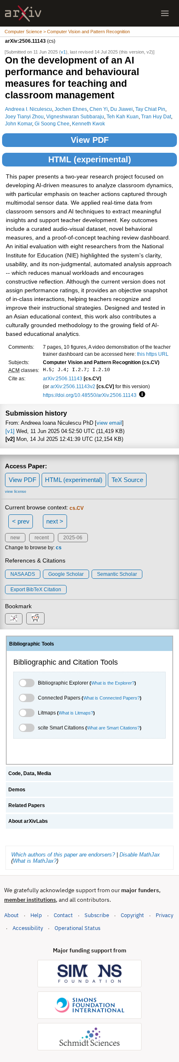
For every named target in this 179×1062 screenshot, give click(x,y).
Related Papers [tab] (26, 805)
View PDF (90, 139)
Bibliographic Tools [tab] (31, 643)
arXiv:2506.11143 (62, 378)
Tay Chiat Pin (150, 109)
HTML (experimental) (89, 159)
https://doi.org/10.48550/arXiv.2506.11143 (90, 395)
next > (54, 521)
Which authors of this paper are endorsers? (63, 855)
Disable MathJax (139, 855)
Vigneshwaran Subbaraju (75, 116)
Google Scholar (66, 574)
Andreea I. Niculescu (28, 109)
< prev (21, 521)
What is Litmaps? (76, 712)
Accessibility (27, 928)
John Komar (18, 123)
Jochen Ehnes (71, 109)
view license (15, 491)
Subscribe (97, 915)
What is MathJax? (35, 861)
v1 (63, 51)
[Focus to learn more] (141, 395)
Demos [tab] (16, 789)
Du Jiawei (121, 109)
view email (109, 423)
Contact (63, 915)
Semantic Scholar (117, 574)
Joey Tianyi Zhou (24, 116)
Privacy (164, 915)
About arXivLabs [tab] (28, 821)
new (15, 538)
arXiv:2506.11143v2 (72, 386)
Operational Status (77, 928)
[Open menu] (165, 13)
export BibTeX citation (35, 589)
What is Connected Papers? (111, 697)
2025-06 (72, 538)
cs (59, 548)
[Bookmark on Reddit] (35, 618)
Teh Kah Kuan (123, 116)
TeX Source (127, 479)
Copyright (132, 915)
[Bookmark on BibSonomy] (13, 618)
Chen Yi (99, 109)
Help (36, 915)
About (11, 915)
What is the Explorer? (112, 682)
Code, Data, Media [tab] (29, 773)
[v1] (10, 431)
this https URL (153, 354)
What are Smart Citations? (113, 727)
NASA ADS (22, 574)
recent (42, 538)
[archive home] (23, 13)
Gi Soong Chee (52, 123)
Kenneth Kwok (88, 123)
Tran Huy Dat (156, 116)
